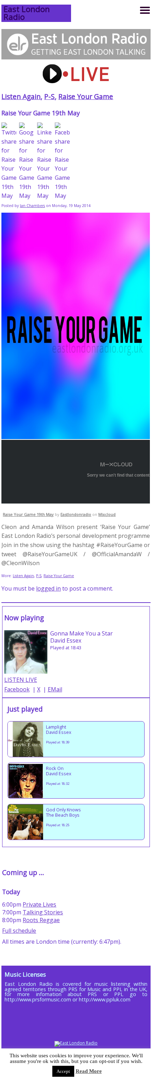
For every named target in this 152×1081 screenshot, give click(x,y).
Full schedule (19, 931)
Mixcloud (107, 514)
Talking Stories (43, 912)
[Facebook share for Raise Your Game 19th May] (62, 161)
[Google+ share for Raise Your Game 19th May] (26, 161)
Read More (89, 1071)
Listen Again (21, 96)
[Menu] (145, 10)
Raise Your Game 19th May (28, 514)
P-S (49, 96)
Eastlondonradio (75, 514)
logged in (48, 588)
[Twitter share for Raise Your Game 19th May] (8, 161)
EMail (55, 689)
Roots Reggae (41, 920)
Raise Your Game (85, 96)
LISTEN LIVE (20, 680)
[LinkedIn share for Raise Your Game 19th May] (44, 161)
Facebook (17, 689)
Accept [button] (63, 1071)
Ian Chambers (32, 205)
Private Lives (39, 904)
